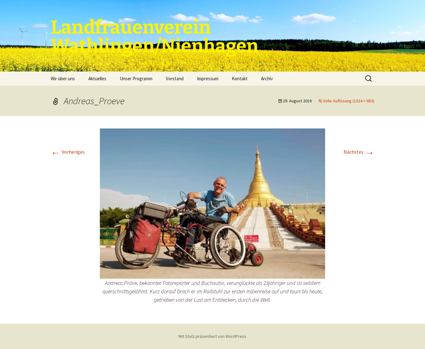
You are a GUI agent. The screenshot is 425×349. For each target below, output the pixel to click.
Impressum (207, 78)
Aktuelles (97, 78)
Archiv (267, 78)
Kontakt (240, 78)
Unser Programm (136, 78)
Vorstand (175, 78)
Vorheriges (68, 152)
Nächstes (358, 152)
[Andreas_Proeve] (212, 203)
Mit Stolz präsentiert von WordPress (212, 336)
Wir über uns (63, 78)
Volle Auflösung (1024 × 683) (348, 101)
